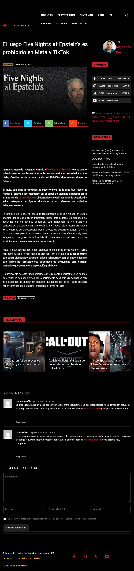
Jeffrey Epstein (27, 197)
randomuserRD (23, 401)
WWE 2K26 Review (101, 158)
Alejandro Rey (123, 49)
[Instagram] (85, 557)
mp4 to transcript (93, 439)
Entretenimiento (26, 298)
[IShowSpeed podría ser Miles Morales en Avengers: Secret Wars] (110, 351)
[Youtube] (107, 557)
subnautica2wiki (92, 408)
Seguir (125, 85)
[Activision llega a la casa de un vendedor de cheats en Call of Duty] (67, 351)
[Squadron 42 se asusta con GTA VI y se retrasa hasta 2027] (24, 351)
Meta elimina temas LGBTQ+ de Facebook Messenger (107, 182)
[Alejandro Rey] (109, 47)
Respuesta (21, 422)
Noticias (8, 64)
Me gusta (123, 78)
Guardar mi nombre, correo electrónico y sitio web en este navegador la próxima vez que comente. (52, 518)
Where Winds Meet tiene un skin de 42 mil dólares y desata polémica (110, 174)
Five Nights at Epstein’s (59, 169)
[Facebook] (74, 557)
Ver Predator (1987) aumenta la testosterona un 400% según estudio (110, 152)
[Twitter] (96, 557)
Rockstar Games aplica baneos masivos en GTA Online (107, 166)
